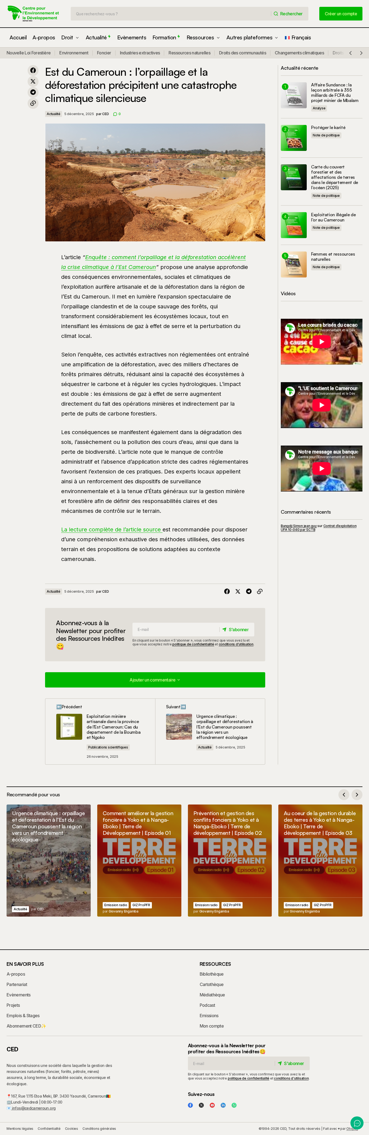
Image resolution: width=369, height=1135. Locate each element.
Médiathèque (212, 994)
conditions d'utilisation (236, 644)
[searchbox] (171, 13)
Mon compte (212, 1026)
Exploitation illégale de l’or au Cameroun (333, 217)
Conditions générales (99, 1129)
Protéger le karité (328, 127)
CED (12, 1049)
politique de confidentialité (193, 644)
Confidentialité (49, 1129)
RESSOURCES (215, 964)
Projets (13, 1005)
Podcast (207, 1005)
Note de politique (326, 135)
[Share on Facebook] (33, 70)
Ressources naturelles (189, 52)
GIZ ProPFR (141, 905)
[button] (350, 53)
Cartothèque (212, 984)
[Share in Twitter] (33, 81)
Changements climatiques (299, 52)
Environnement (73, 52)
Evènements (19, 994)
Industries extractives (140, 52)
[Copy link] (33, 103)
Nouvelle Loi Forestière (29, 52)
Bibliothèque (212, 974)
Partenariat (17, 984)
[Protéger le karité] (294, 138)
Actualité (53, 114)
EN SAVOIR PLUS (25, 964)
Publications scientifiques (108, 747)
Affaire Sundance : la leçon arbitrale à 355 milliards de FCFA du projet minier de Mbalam (335, 92)
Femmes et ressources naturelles (333, 256)
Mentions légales (20, 1129)
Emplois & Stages (23, 1015)
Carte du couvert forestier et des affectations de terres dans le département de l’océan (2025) (334, 177)
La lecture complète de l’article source (112, 529)
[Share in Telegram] (33, 92)
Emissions (209, 1015)
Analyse (319, 108)
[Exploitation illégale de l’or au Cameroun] (294, 225)
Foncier (104, 52)
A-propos (16, 974)
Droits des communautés (242, 52)
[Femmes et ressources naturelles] (294, 264)
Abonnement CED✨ (26, 1026)
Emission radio (115, 905)
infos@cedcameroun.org (33, 1108)
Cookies (71, 1129)
